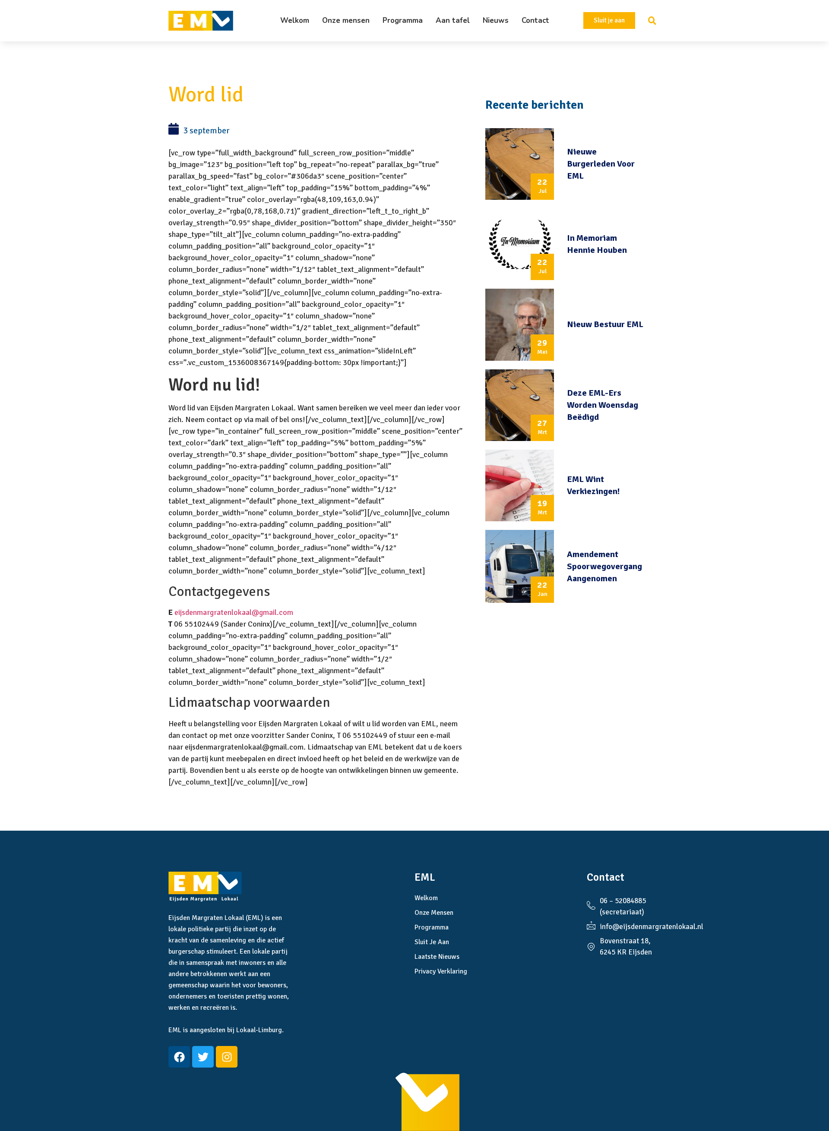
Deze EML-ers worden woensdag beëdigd (602, 405)
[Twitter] (203, 1057)
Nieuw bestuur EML (605, 324)
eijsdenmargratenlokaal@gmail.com (233, 612)
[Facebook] (179, 1057)
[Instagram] (226, 1057)
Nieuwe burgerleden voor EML (601, 163)
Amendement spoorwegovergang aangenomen (604, 566)
